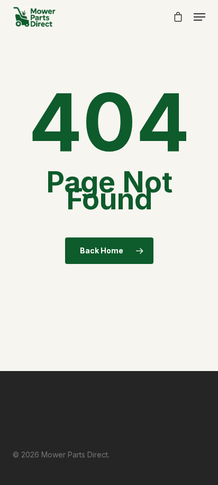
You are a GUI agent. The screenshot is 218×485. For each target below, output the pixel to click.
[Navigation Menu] (199, 17)
